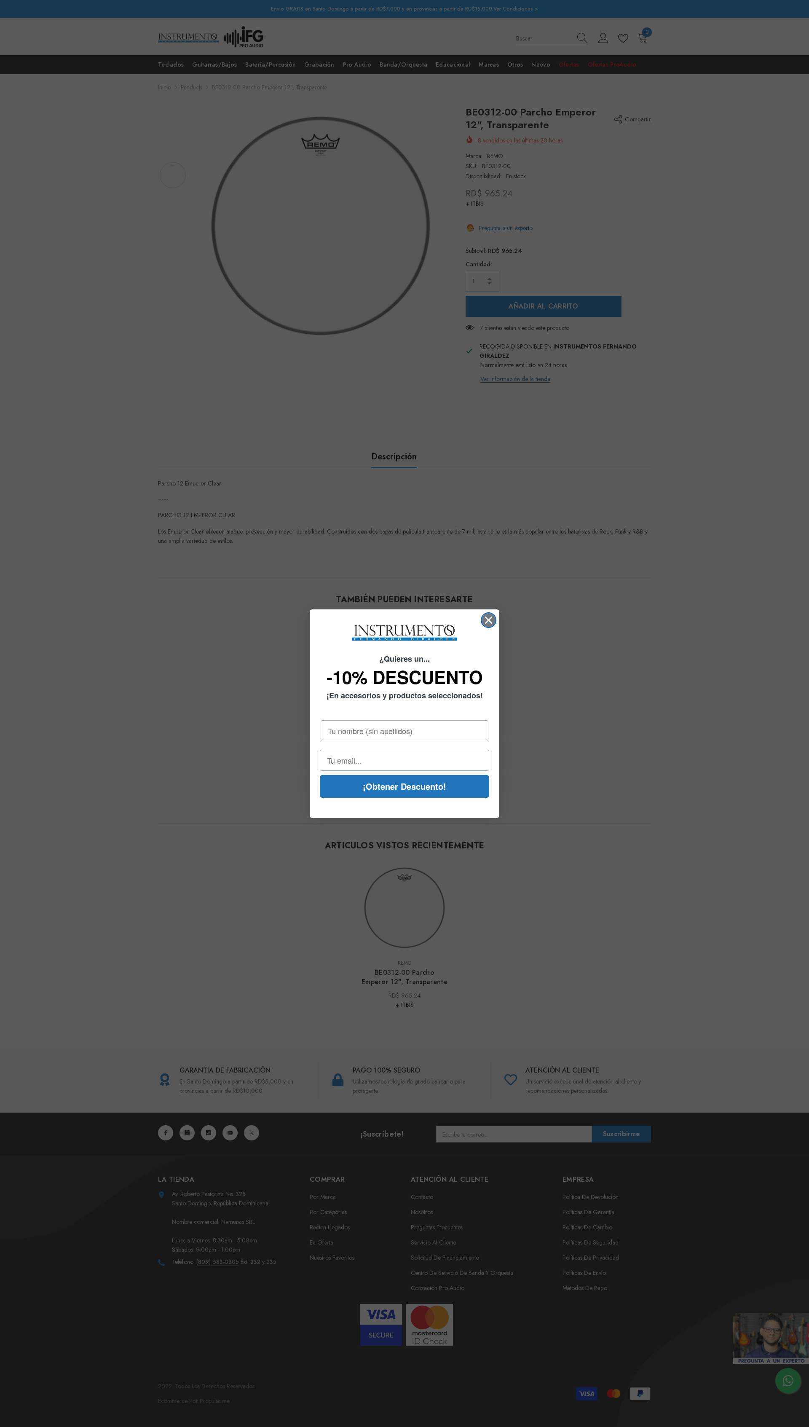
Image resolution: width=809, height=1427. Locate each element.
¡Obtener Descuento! (404, 786)
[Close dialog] (488, 620)
